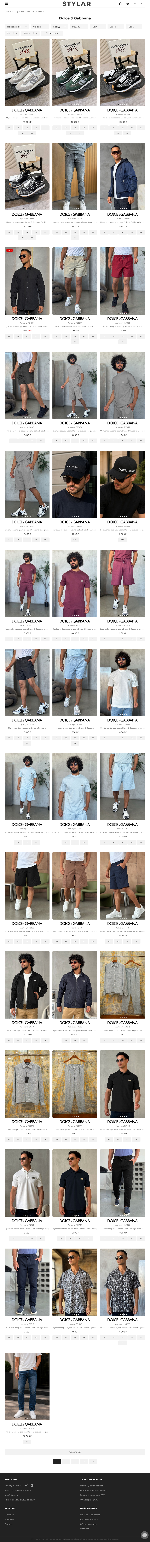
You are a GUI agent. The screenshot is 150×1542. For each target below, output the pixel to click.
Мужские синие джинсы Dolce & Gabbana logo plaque (27, 1432)
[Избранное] (128, 4)
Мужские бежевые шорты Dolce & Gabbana (74, 326)
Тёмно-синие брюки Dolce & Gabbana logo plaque (27, 1327)
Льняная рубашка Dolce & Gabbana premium (27, 1129)
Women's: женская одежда (93, 1490)
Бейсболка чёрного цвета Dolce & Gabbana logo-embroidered (74, 530)
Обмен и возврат (88, 1524)
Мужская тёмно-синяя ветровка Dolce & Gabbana (74, 1030)
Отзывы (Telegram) (89, 1500)
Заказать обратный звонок (18, 1490)
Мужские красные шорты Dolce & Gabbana (122, 326)
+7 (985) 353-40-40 (13, 1485)
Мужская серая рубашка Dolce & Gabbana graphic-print (74, 1327)
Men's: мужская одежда (91, 1486)
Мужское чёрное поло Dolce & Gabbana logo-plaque (122, 1129)
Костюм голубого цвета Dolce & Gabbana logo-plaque (27, 832)
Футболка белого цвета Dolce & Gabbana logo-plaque (122, 728)
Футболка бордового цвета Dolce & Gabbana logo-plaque (74, 629)
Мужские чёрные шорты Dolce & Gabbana (27, 728)
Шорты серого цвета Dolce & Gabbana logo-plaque (27, 530)
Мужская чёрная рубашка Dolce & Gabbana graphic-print (122, 1327)
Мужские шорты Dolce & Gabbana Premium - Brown (74, 931)
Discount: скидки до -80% (92, 1495)
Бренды (8, 1524)
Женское (9, 1519)
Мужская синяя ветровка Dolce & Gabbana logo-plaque (122, 222)
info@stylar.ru (11, 1495)
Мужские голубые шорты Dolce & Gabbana (75, 728)
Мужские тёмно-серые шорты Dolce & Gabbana (27, 431)
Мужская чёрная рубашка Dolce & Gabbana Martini (27, 326)
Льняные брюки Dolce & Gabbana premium (75, 1129)
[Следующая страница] (84, 1461)
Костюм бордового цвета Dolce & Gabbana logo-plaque (27, 629)
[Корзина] (120, 4)
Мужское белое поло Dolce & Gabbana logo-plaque (27, 1228)
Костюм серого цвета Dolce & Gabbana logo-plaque (74, 431)
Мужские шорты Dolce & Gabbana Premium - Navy (122, 931)
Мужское (9, 1514)
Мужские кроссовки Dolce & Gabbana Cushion (27, 118)
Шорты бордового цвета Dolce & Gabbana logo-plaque (122, 629)
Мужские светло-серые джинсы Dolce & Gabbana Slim (74, 222)
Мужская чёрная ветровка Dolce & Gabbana (27, 1030)
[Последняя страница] (93, 1461)
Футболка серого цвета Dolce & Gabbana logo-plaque (122, 431)
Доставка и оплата (89, 1519)
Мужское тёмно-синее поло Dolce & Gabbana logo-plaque (74, 1228)
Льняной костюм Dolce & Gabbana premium (123, 1030)
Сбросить (53, 33)
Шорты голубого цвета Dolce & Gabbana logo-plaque (122, 832)
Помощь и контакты (90, 1514)
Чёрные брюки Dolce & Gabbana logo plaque (123, 1228)
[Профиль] (135, 4)
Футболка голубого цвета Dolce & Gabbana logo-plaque (74, 832)
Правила (84, 1529)
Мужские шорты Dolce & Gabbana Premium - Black (27, 931)
